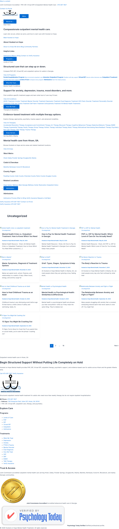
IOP (4, 422)
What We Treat (11, 83)
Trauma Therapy (30, 130)
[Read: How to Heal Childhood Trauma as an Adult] (15, 286)
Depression (7, 440)
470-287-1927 (62, 5)
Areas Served (11, 133)
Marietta (6, 167)
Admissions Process (10, 198)
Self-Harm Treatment (37, 103)
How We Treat (11, 107)
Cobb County (19, 176)
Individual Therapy (61, 127)
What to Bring (15, 56)
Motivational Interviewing (86, 127)
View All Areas (8, 149)
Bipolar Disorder (8, 447)
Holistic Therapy (49, 127)
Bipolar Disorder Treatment (37, 101)
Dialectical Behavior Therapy (101, 125)
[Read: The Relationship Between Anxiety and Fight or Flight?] (96, 286)
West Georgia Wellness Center (29, 185)
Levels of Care (8, 417)
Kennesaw (12, 167)
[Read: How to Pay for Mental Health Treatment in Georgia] (57, 228)
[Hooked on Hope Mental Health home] (10, 16)
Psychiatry (115, 127)
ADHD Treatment (9, 101)
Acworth (19, 167)
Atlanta (34, 158)
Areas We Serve (15, 47)
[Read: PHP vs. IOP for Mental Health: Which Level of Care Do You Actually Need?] (89, 228)
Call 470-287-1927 (6, 373)
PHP (4, 420)
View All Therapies (9, 123)
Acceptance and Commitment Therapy (38, 125)
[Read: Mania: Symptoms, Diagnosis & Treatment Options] (5, 257)
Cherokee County (30, 176)
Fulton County (40, 176)
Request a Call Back (44, 198)
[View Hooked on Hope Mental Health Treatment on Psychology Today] (33, 525)
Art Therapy (55, 125)
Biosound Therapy (65, 125)
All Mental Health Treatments (70, 103)
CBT (4, 454)
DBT (4, 456)
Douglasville (27, 158)
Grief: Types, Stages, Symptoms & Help (58, 263)
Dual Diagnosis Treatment (69, 101)
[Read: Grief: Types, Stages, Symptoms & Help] (45, 257)
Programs (10, 59)
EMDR (5, 459)
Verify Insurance (34, 56)
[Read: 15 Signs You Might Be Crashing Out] (12, 315)
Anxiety (5, 443)
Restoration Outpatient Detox (48, 185)
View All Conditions (9, 99)
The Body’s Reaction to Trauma (94, 263)
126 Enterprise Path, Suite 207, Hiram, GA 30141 (24, 401)
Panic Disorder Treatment (90, 101)
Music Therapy (73, 127)
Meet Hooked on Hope (11, 37)
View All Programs (9, 75)
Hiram (5, 158)
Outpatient (6, 427)
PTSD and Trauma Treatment (20, 103)
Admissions (7, 56)
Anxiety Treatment (21, 101)
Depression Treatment (53, 101)
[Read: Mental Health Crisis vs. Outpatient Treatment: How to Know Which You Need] (15, 228)
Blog (22, 47)
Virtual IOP (7, 424)
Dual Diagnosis (8, 450)
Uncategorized (6, 230)
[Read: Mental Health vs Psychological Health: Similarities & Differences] (53, 286)
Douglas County (51, 176)
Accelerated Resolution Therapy (14, 125)
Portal (10, 8)
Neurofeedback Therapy (103, 127)
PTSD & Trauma (8, 445)
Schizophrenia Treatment (52, 103)
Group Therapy (39, 127)
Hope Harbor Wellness (10, 185)
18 (63, 345)
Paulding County (8, 176)
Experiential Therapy (16, 127)
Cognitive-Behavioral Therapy (81, 125)
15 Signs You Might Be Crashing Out (17, 322)
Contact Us (3, 8)
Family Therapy (28, 127)
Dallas (10, 158)
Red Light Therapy (9, 130)
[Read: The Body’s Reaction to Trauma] (90, 257)
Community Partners (31, 47)
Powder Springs (17, 158)
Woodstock (26, 167)
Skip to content (5, 1)
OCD (80, 101)
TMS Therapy (20, 130)
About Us (10, 21)
